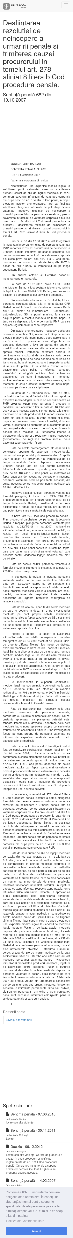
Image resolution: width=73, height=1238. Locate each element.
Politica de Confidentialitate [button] (25, 1221)
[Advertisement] (36, 135)
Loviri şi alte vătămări (19, 1020)
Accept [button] (36, 1231)
